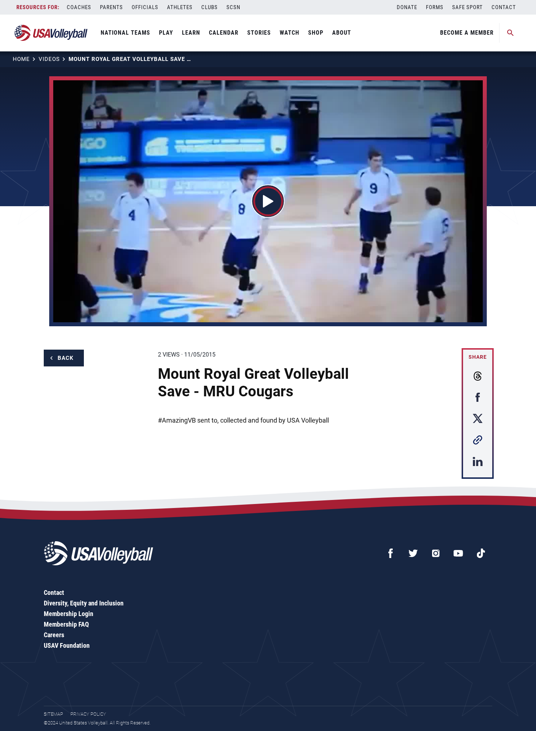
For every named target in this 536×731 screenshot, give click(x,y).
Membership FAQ (66, 624)
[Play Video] (268, 201)
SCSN (233, 7)
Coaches (79, 7)
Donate (407, 7)
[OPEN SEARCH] (510, 33)
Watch (289, 32)
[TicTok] (480, 553)
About (341, 32)
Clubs (209, 7)
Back (66, 358)
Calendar (223, 32)
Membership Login (68, 613)
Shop (315, 32)
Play (166, 32)
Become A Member (467, 32)
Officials (145, 7)
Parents (111, 7)
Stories (259, 32)
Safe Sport (467, 7)
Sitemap (53, 714)
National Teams (125, 32)
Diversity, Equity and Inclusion (84, 603)
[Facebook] (390, 553)
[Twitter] (413, 553)
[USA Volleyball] (51, 33)
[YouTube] (458, 553)
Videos (49, 59)
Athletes (180, 7)
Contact (504, 7)
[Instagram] (435, 553)
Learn (191, 32)
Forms (434, 7)
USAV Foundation (67, 645)
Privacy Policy (88, 714)
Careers (54, 635)
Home (21, 59)
